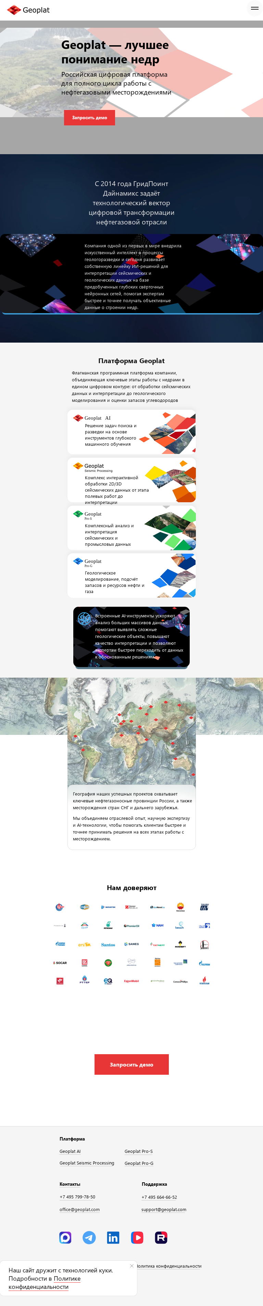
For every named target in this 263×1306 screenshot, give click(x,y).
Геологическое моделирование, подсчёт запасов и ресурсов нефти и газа (115, 582)
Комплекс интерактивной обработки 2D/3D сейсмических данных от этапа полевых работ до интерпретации (117, 490)
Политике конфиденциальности (44, 1282)
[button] (132, 1064)
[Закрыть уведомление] (131, 1265)
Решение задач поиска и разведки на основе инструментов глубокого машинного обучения (111, 434)
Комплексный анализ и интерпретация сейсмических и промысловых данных (109, 534)
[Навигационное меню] (255, 8)
